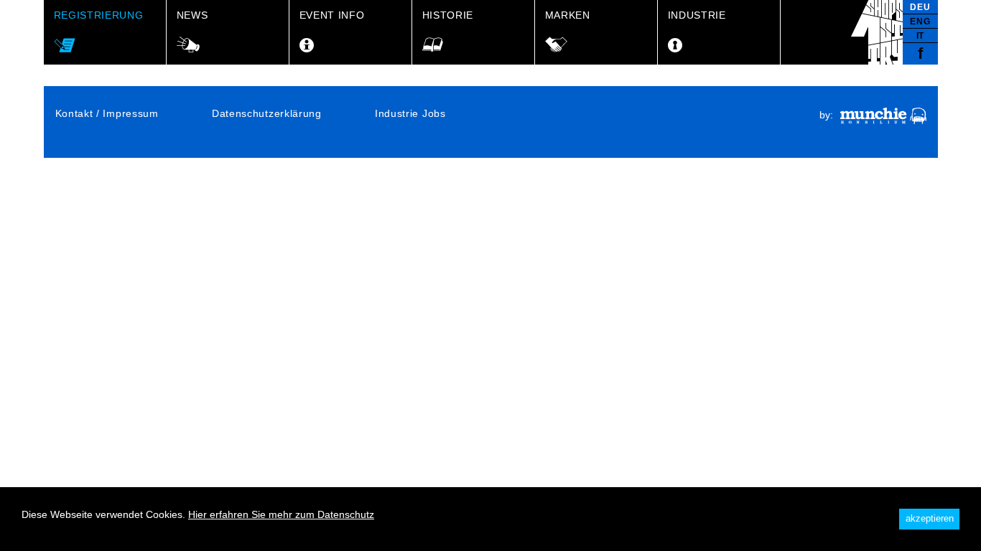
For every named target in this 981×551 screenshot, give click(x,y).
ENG (920, 22)
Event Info (332, 15)
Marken (567, 15)
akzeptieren (930, 518)
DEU (920, 7)
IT (920, 36)
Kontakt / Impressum (107, 113)
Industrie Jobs (410, 113)
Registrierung (99, 15)
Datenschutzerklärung (267, 113)
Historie (448, 15)
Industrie (697, 15)
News (192, 15)
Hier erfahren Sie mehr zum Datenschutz (281, 514)
